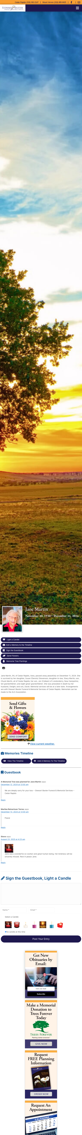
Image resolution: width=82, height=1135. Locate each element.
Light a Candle (12, 640)
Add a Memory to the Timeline (19, 645)
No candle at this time (15, 932)
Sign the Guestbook (14, 650)
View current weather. (42, 743)
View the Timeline (15, 761)
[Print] (3, 668)
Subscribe (41, 994)
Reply (3, 800)
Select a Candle (11, 917)
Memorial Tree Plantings (16, 661)
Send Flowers (12, 656)
